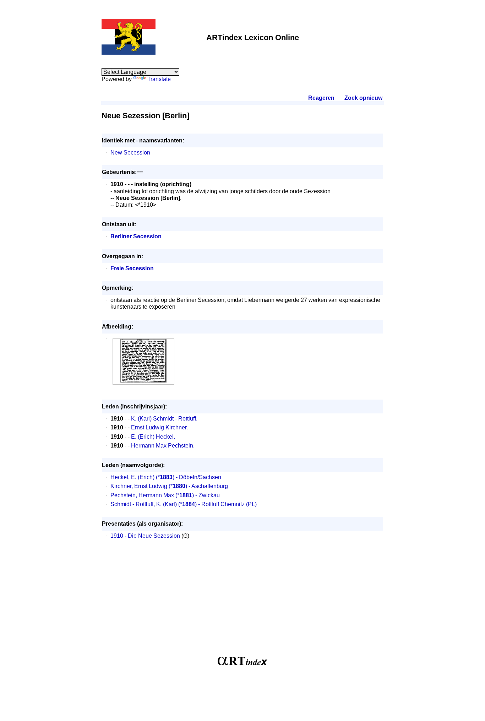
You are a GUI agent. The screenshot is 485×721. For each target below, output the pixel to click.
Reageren (321, 98)
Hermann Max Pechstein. (163, 446)
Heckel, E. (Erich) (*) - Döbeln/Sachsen (165, 477)
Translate (159, 79)
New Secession (130, 153)
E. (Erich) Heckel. (153, 437)
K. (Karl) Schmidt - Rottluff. (164, 419)
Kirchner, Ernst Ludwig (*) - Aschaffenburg (169, 486)
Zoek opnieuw (363, 98)
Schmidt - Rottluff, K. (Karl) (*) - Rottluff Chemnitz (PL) (183, 504)
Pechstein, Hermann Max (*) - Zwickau (165, 495)
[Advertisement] (242, 601)
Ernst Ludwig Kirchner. (159, 427)
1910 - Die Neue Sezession (145, 536)
